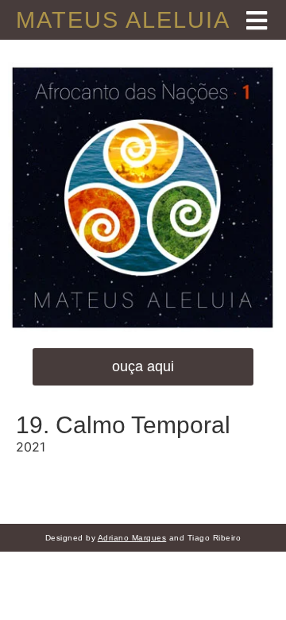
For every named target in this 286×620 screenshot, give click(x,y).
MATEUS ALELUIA (123, 20)
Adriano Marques (132, 537)
